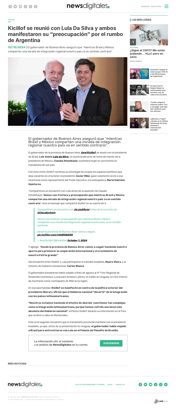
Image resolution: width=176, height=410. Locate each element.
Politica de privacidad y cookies (90, 385)
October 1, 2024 (77, 240)
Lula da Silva (60, 156)
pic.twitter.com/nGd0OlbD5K (55, 234)
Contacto (120, 385)
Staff (110, 385)
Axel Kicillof (89, 152)
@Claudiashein (46, 212)
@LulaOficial (81, 209)
